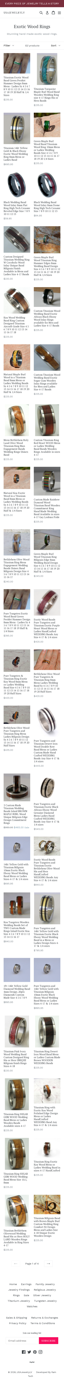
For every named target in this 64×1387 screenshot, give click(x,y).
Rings (16, 1295)
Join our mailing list (32, 1333)
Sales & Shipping (16, 1317)
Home (13, 1284)
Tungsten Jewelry (45, 1300)
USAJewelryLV (14, 12)
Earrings (26, 1284)
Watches (32, 1306)
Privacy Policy (17, 1323)
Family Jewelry (45, 1284)
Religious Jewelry (45, 1289)
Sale (26, 1295)
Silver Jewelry (42, 1295)
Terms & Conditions (42, 1323)
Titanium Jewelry (19, 1300)
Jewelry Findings (19, 1289)
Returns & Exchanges (44, 1317)
